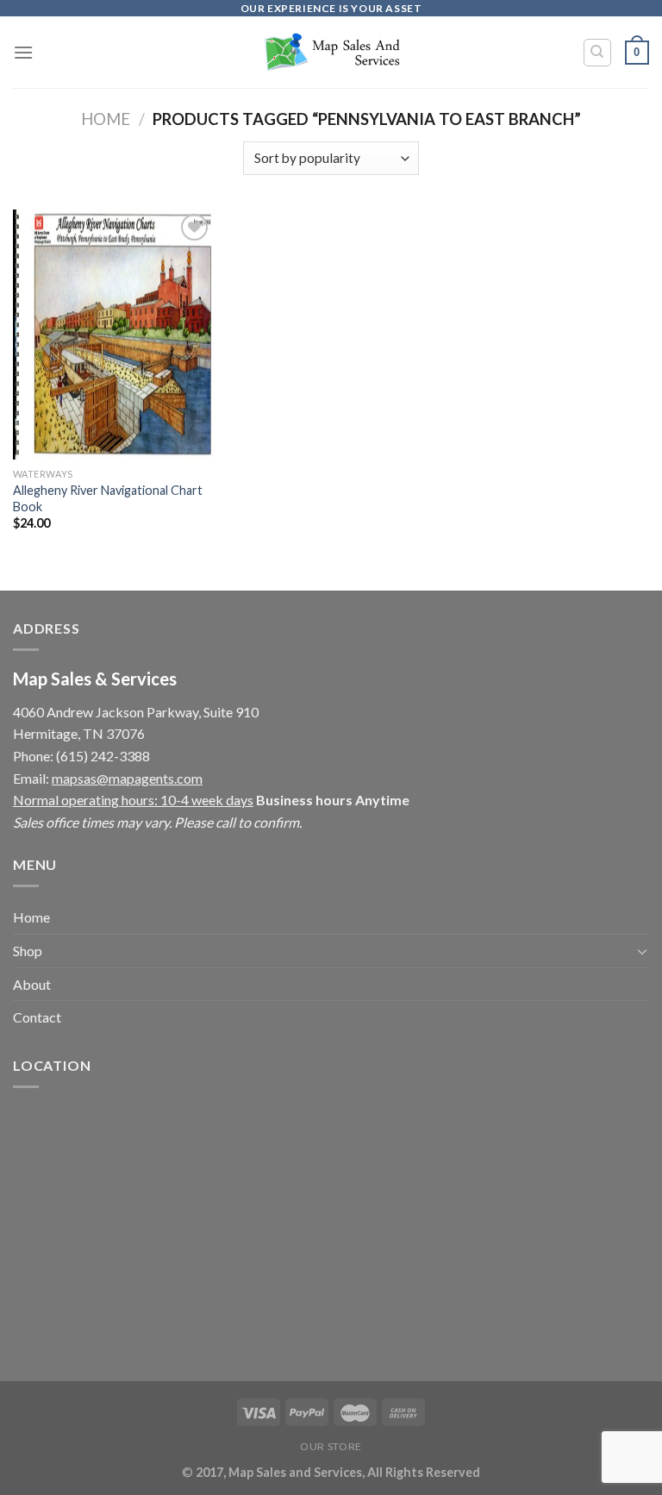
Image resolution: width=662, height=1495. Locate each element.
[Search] (598, 52)
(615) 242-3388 (103, 756)
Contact (37, 1017)
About (32, 984)
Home (105, 118)
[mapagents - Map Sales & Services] (331, 52)
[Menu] (23, 52)
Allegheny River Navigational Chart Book (108, 498)
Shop (27, 950)
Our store (331, 1446)
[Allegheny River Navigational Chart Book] (113, 335)
